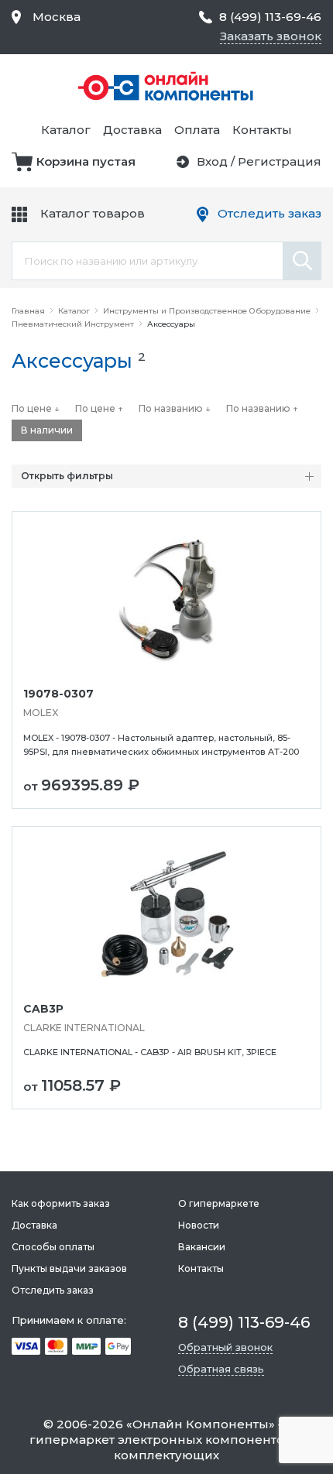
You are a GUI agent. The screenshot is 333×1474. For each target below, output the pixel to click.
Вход (212, 161)
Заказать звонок (270, 36)
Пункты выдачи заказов (69, 1268)
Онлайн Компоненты (200, 1424)
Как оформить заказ (61, 1203)
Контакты (262, 129)
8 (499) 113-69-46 (270, 16)
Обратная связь (221, 1369)
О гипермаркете (218, 1203)
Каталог (66, 129)
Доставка (132, 129)
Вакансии (201, 1247)
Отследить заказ (269, 213)
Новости (198, 1225)
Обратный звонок (225, 1347)
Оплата (197, 129)
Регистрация (279, 161)
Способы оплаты (53, 1247)
